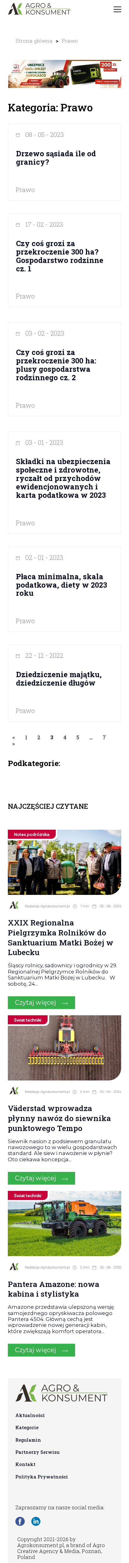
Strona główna (34, 40)
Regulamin (28, 1440)
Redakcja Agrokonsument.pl (47, 906)
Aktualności (30, 1415)
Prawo (70, 40)
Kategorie (27, 1427)
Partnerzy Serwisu (37, 1452)
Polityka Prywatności (41, 1477)
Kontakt (25, 1464)
